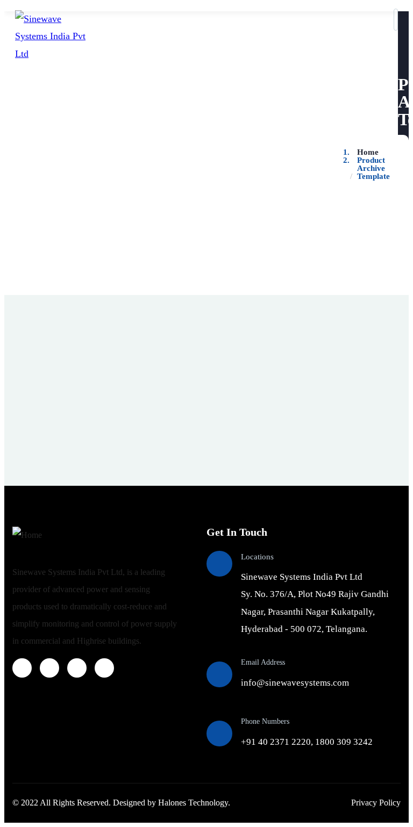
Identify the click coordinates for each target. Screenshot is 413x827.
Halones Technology (193, 802)
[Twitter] (77, 668)
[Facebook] (22, 668)
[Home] (27, 535)
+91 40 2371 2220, (278, 742)
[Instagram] (49, 668)
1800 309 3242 (344, 742)
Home (368, 152)
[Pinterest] (104, 668)
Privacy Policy (376, 802)
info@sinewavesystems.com (295, 683)
